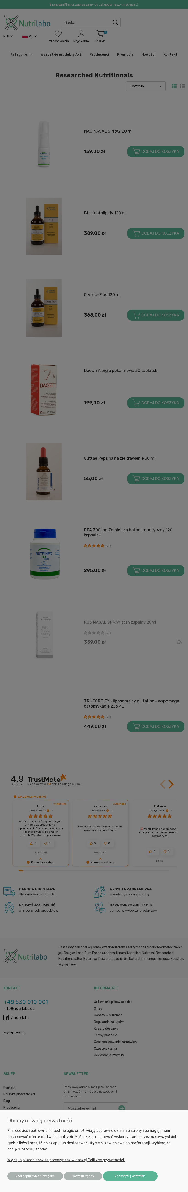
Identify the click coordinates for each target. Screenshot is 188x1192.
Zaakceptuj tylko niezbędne (35, 1176)
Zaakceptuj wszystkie (130, 1176)
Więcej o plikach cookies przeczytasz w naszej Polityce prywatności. (66, 1160)
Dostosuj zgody (83, 1176)
